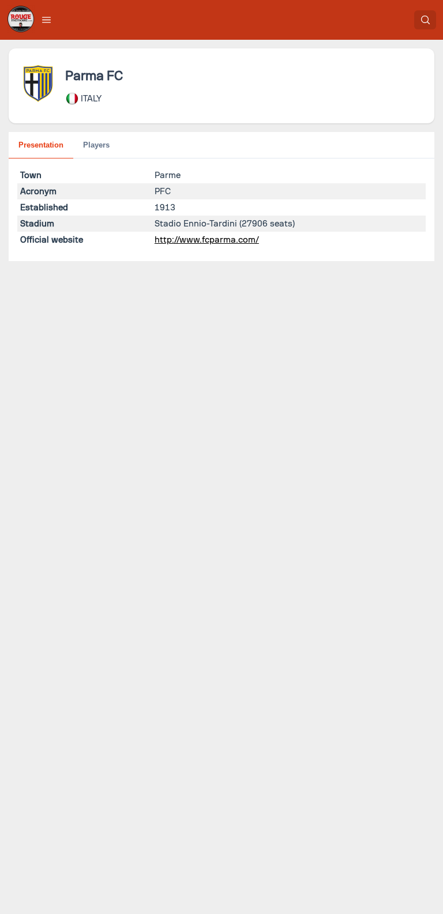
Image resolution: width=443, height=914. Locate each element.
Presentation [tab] (40, 145)
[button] (46, 19)
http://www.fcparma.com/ (207, 240)
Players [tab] (96, 145)
